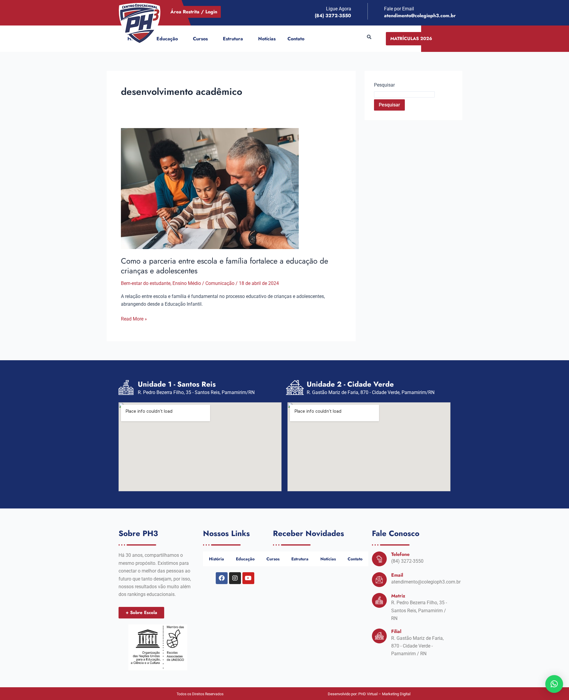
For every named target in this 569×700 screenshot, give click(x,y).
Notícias (267, 38)
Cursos (200, 38)
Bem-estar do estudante (145, 283)
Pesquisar (384, 85)
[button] (180, 38)
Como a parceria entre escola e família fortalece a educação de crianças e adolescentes (224, 266)
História (216, 559)
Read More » (134, 318)
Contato (295, 38)
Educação (167, 38)
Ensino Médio (186, 283)
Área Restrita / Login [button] (193, 11)
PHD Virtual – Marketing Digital (384, 694)
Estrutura (233, 38)
